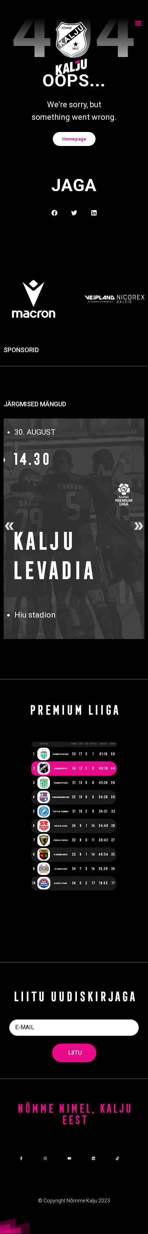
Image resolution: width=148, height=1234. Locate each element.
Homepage (74, 139)
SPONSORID (21, 350)
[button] (54, 213)
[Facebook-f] (21, 1158)
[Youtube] (69, 1158)
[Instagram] (45, 1158)
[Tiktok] (117, 1158)
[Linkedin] (93, 1158)
